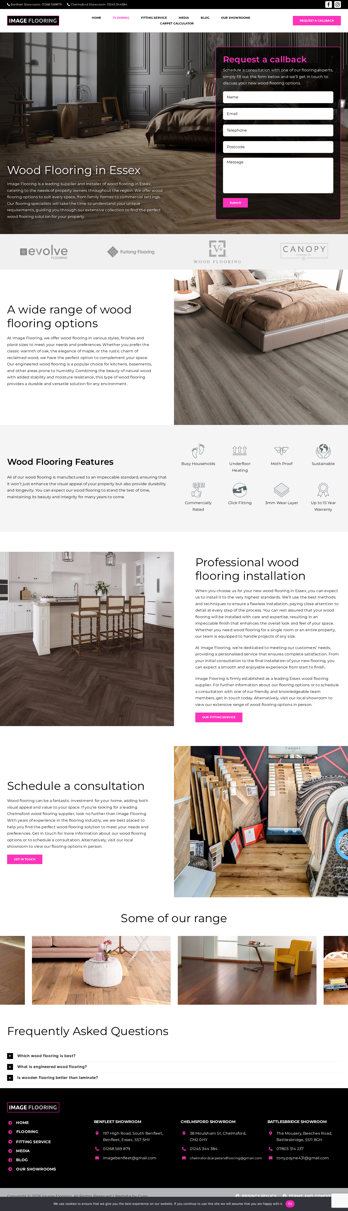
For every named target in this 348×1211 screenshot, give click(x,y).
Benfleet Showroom (25, 4)
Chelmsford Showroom (88, 4)
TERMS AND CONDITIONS (314, 1196)
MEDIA (23, 1151)
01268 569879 (52, 4)
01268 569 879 (116, 1149)
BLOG (22, 1160)
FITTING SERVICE (33, 1142)
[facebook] (328, 4)
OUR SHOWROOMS (36, 1169)
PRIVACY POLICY (259, 1196)
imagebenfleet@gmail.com (129, 1158)
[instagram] (337, 4)
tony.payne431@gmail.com (303, 1158)
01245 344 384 (204, 1149)
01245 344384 (117, 4)
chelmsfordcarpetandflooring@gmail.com (226, 1158)
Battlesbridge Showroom (297, 1121)
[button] (174, 1056)
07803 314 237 (290, 1149)
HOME (22, 1122)
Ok (290, 1204)
